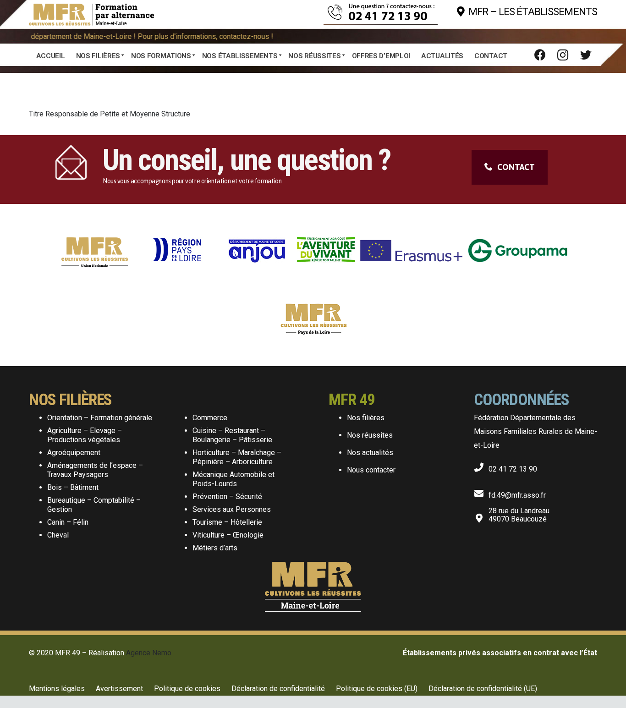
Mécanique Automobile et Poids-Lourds (233, 479)
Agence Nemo (148, 652)
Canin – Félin (67, 522)
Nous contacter (371, 470)
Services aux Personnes (231, 509)
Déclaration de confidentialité (278, 688)
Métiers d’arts (214, 547)
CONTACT (516, 167)
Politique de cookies (187, 688)
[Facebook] (539, 55)
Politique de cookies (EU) (376, 688)
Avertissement (119, 688)
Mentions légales (57, 688)
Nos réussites (370, 435)
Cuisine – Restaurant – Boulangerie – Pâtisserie (232, 435)
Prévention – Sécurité (227, 496)
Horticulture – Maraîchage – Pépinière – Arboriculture (236, 457)
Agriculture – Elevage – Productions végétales (84, 435)
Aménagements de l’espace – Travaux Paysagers (95, 470)
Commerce (209, 417)
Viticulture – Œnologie (228, 535)
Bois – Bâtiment (73, 487)
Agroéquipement (73, 452)
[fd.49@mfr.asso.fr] (481, 491)
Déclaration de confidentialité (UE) (482, 688)
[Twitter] (585, 55)
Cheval (58, 535)
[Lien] (91, 12)
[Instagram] (562, 55)
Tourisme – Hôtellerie (227, 522)
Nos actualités (370, 452)
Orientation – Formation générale (99, 417)
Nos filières (365, 417)
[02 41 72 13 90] (481, 465)
